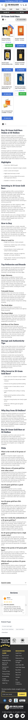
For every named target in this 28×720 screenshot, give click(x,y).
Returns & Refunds (5, 663)
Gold (11, 9)
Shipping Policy (6, 660)
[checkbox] (3, 19)
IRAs (24, 9)
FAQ (17, 679)
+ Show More (4, 632)
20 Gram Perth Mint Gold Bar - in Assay (20, 63)
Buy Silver (18, 670)
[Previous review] (2, 605)
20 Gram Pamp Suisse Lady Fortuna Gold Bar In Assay (20, 87)
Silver (4, 9)
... (23, 612)
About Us (18, 674)
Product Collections (19, 683)
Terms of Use (6, 671)
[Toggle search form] (21, 5)
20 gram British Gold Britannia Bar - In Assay (7, 87)
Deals (17, 9)
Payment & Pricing (5, 668)
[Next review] (25, 605)
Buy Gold (18, 672)
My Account (5, 655)
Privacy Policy (6, 674)
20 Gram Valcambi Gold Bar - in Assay (19, 39)
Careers (18, 677)
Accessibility (5, 676)
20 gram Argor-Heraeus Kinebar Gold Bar (7, 63)
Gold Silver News (20, 667)
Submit (22, 694)
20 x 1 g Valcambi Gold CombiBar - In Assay (7, 111)
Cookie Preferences (5, 679)
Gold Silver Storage (19, 661)
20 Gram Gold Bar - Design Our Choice (6, 39)
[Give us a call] (23, 5)
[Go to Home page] (12, 5)
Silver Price (19, 655)
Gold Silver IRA (20, 665)
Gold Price (18, 653)
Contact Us (5, 658)
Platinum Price (20, 658)
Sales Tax (4, 683)
